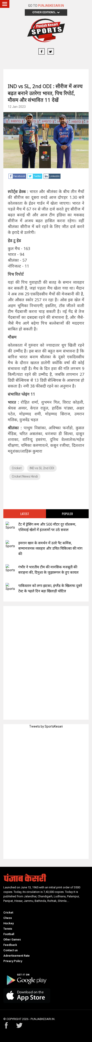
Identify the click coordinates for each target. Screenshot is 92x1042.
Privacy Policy (12, 961)
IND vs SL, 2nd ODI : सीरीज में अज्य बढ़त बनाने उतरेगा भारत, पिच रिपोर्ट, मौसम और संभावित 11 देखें (45, 93)
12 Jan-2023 (17, 106)
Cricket (17, 468)
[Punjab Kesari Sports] (46, 30)
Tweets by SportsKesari (46, 726)
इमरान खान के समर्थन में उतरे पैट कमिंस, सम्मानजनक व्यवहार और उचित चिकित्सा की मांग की (50, 548)
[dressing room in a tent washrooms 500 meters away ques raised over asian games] (10, 526)
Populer (67, 513)
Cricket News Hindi (25, 476)
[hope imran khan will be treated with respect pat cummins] (10, 544)
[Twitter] (50, 51)
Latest (24, 513)
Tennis (7, 928)
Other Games (12, 939)
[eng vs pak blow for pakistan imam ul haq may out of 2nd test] (10, 587)
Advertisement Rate (16, 955)
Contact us (10, 950)
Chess (7, 918)
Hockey (8, 923)
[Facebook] (41, 51)
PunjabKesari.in (51, 5)
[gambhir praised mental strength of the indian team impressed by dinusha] (10, 568)
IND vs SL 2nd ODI (42, 468)
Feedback (10, 945)
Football (8, 934)
